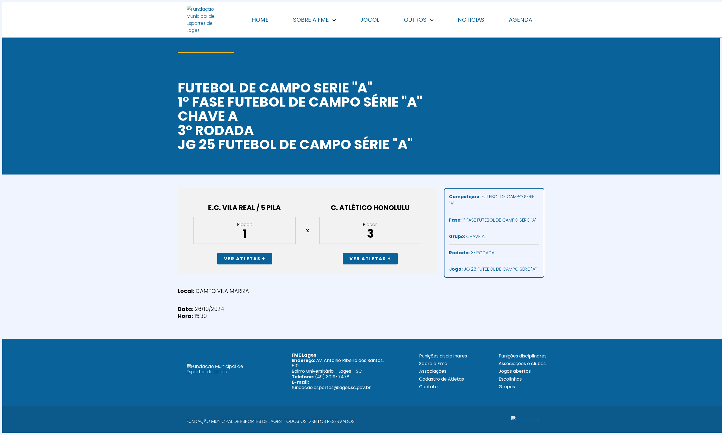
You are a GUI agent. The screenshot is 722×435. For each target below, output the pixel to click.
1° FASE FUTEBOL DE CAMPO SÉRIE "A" (492, 220)
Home (260, 20)
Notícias (471, 20)
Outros (416, 20)
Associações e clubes (522, 363)
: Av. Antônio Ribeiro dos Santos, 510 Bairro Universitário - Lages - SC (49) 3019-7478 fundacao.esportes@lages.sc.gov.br (338, 371)
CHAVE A (467, 236)
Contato (428, 386)
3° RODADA (471, 252)
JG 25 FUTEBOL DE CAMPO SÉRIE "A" (493, 269)
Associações (432, 371)
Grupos (507, 386)
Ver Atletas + (244, 258)
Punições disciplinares (443, 356)
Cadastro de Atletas (441, 379)
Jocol (369, 20)
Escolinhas (510, 379)
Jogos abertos (515, 371)
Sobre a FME (311, 20)
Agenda (520, 20)
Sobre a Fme (433, 363)
